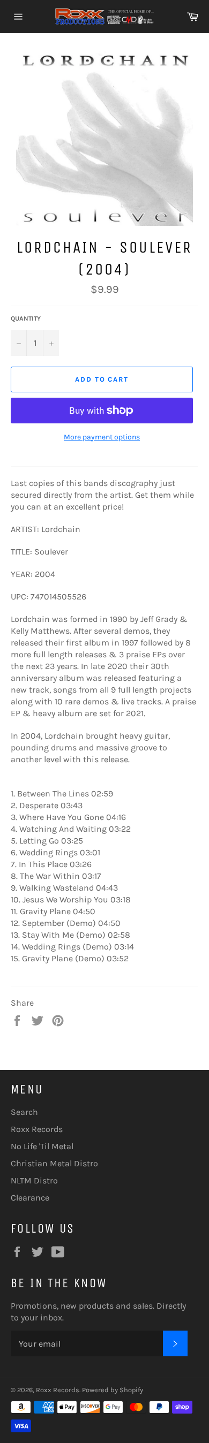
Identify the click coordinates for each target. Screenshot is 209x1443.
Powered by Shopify (112, 1390)
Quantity (26, 318)
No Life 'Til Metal (42, 1146)
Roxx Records (37, 1129)
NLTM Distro (34, 1180)
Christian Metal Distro (54, 1163)
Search (24, 1112)
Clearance (30, 1198)
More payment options (102, 437)
